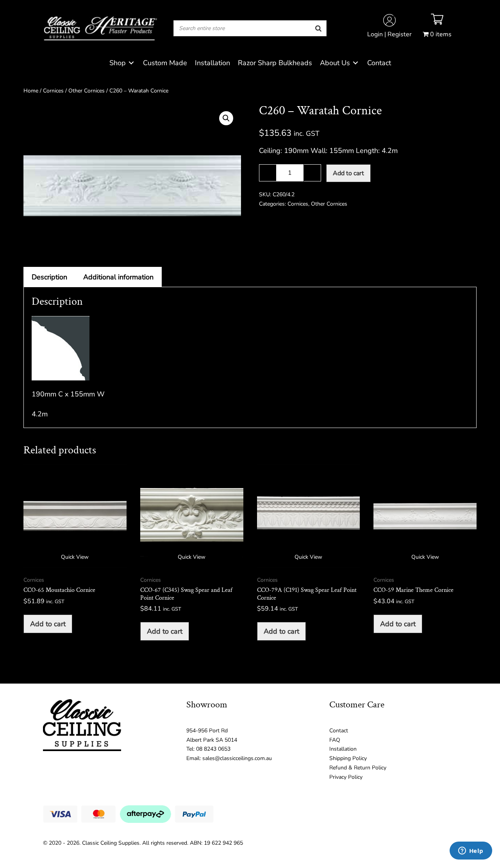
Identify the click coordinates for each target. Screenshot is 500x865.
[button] (226, 118)
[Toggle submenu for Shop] (131, 63)
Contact (338, 730)
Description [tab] (49, 277)
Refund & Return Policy (357, 767)
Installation (343, 749)
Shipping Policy (348, 758)
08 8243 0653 (213, 749)
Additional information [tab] (118, 277)
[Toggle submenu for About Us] (355, 63)
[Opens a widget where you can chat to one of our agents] (470, 851)
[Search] (318, 28)
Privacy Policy (345, 777)
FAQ (334, 740)
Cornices (53, 90)
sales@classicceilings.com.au (237, 758)
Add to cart (348, 173)
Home (30, 90)
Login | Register (389, 34)
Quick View (75, 557)
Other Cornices (86, 90)
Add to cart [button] (48, 624)
